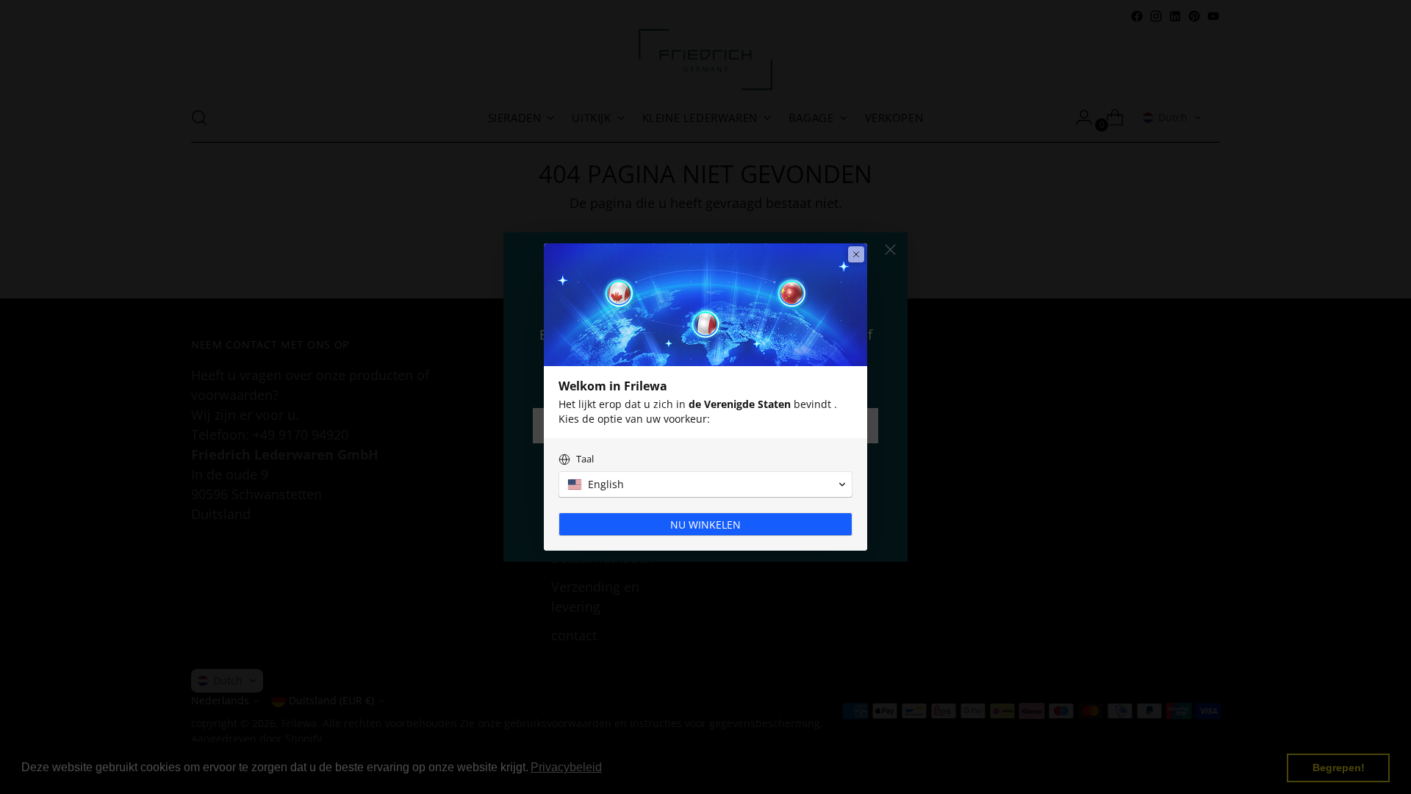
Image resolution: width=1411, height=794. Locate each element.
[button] (705, 484)
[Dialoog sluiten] (856, 254)
